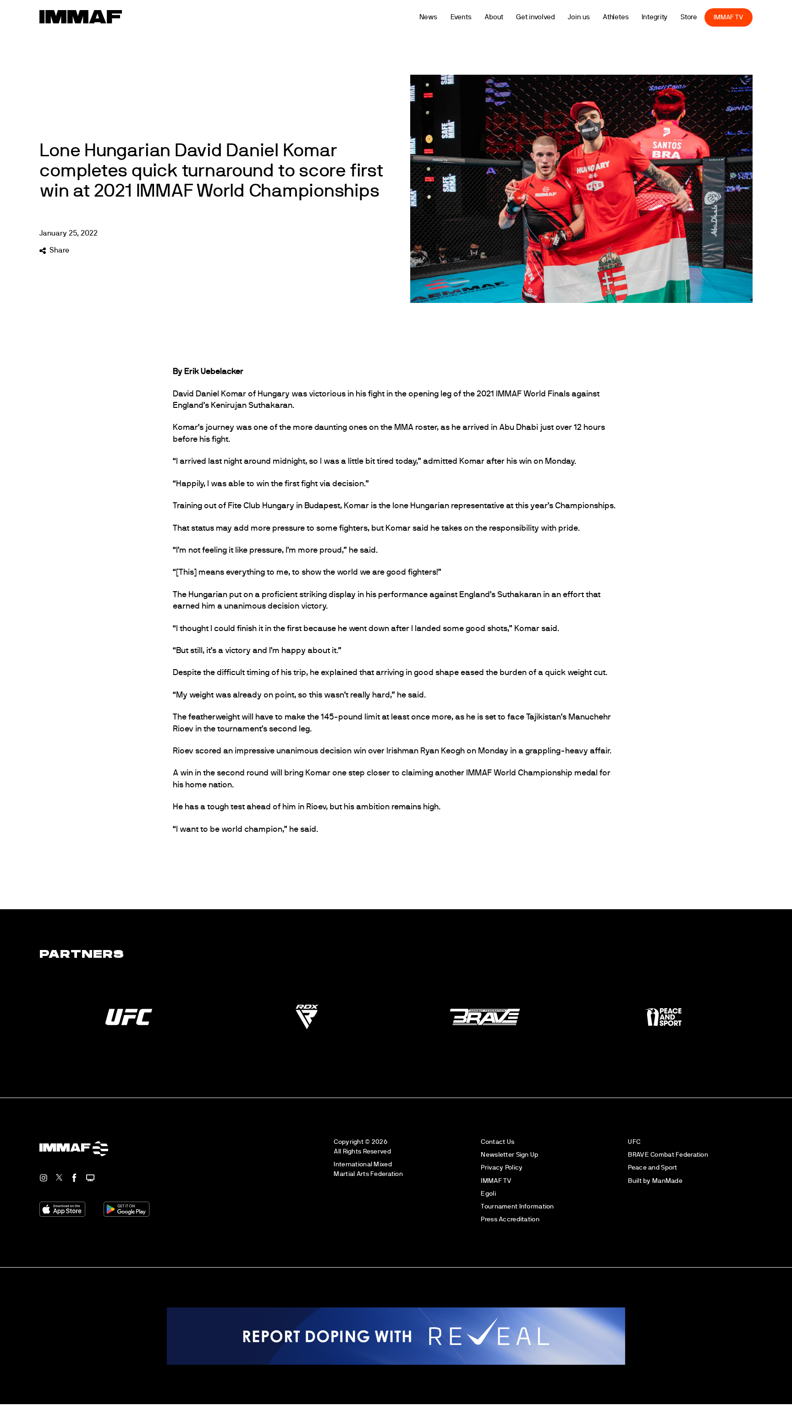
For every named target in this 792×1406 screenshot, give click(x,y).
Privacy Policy (501, 1167)
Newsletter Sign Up (509, 1154)
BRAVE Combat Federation (668, 1154)
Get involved (551, 17)
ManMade (667, 1180)
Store (704, 17)
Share (59, 250)
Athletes (631, 17)
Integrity (670, 17)
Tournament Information (517, 1206)
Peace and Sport (652, 1167)
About (509, 17)
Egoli (488, 1193)
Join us (594, 17)
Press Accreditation (510, 1219)
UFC (634, 1141)
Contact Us (497, 1141)
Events (476, 17)
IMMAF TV (744, 17)
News (444, 17)
